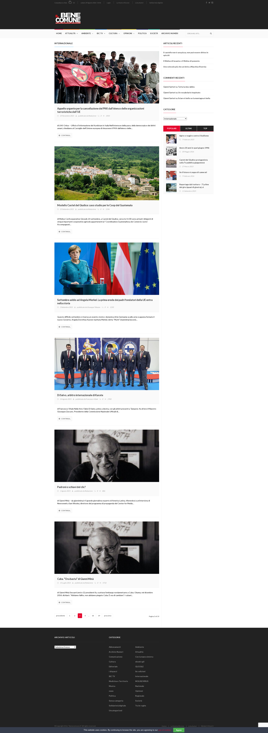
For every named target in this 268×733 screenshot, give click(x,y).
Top (205, 128)
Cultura (113, 33)
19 (99, 616)
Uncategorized (115, 710)
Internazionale (141, 676)
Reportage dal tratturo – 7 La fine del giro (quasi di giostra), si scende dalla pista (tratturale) (194, 187)
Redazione (92, 116)
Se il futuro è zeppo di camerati (193, 172)
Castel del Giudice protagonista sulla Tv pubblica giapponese (193, 161)
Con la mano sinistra (144, 657)
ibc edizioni (140, 671)
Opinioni (127, 33)
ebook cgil (139, 662)
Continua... (66, 135)
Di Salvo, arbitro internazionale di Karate (80, 395)
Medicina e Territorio (118, 681)
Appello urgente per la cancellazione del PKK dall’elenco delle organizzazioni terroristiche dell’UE (100, 110)
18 (93, 616)
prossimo (107, 616)
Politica (142, 33)
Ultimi (188, 128)
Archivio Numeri (169, 33)
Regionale (139, 696)
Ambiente (86, 33)
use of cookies (164, 730)
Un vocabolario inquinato (189, 92)
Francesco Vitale (92, 399)
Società (154, 33)
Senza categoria (116, 701)
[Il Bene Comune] (76, 17)
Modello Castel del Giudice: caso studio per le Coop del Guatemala (94, 205)
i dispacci (113, 671)
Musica (112, 686)
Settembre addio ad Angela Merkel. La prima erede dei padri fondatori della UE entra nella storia (105, 301)
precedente (60, 616)
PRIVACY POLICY (207, 726)
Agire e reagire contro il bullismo (194, 136)
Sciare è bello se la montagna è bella (194, 98)
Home (59, 33)
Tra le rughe (140, 706)
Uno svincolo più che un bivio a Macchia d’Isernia (184, 67)
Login (109, 3)
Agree (179, 730)
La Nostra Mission (123, 3)
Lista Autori (139, 3)
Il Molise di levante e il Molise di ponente (181, 61)
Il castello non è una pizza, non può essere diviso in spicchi (185, 53)
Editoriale (113, 666)
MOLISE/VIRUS (141, 681)
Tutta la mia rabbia (186, 87)
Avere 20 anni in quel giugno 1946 (194, 148)
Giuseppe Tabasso (93, 307)
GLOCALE (139, 666)
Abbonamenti (115, 647)
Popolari (171, 128)
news (111, 691)
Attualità (70, 33)
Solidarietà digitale (156, 3)
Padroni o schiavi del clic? (71, 487)
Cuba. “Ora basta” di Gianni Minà (75, 578)
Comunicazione (115, 657)
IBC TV (100, 33)
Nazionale (139, 686)
